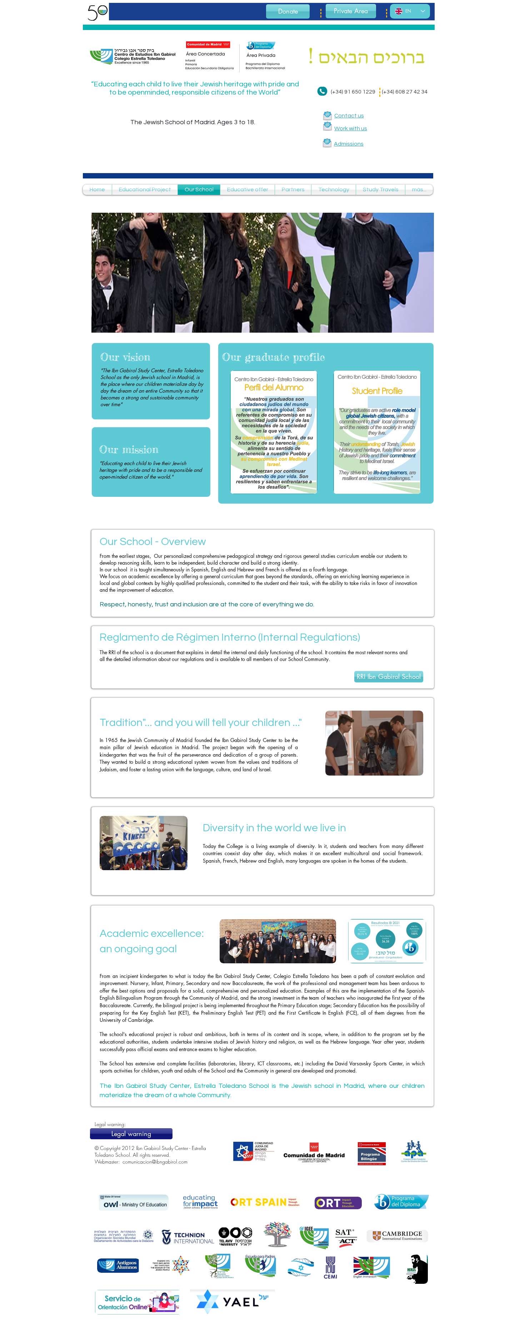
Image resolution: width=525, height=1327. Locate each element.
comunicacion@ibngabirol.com (155, 1161)
